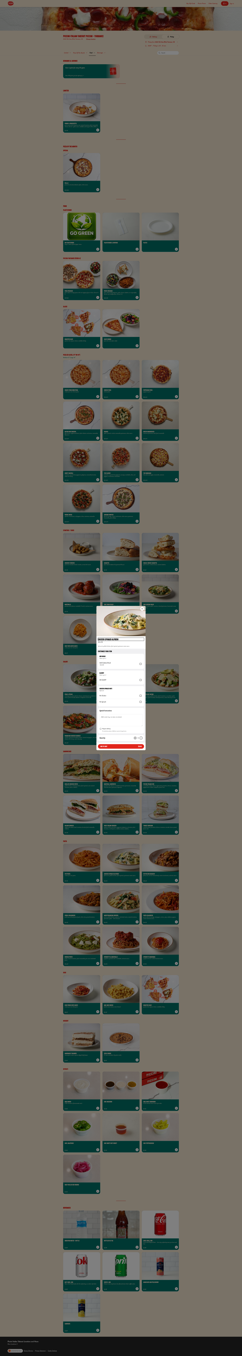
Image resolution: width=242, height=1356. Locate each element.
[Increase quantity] (141, 737)
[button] (121, 621)
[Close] (142, 609)
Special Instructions (105, 710)
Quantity (102, 738)
